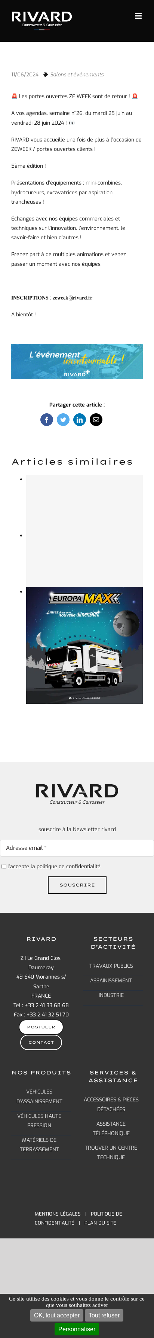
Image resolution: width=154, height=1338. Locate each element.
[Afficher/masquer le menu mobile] (139, 16)
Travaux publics (111, 966)
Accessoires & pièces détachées (111, 1104)
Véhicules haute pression (39, 1120)
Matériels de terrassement (39, 1145)
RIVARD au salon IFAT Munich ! (84, 496)
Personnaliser (76, 1329)
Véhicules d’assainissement (39, 1096)
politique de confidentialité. (69, 866)
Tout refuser (104, 1315)
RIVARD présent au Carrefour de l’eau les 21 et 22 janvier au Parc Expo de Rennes (84, 547)
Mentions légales (58, 1214)
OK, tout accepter (57, 1315)
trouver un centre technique (111, 1152)
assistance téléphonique (111, 1128)
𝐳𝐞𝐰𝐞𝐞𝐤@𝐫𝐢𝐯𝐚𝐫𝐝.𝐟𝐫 (72, 297)
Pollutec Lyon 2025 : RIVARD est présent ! (84, 638)
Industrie (111, 995)
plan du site (100, 1223)
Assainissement (111, 980)
